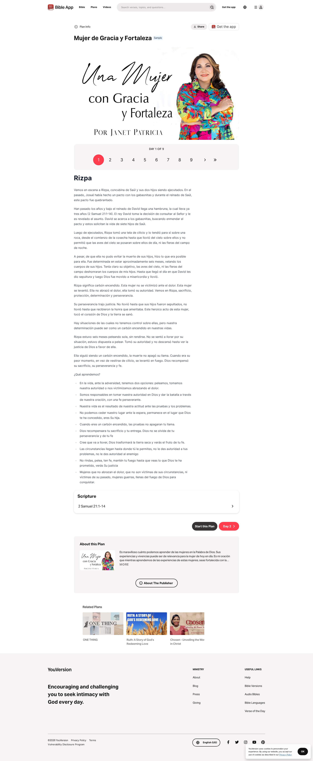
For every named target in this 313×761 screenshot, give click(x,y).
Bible (82, 7)
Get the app (228, 7)
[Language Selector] (245, 7)
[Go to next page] (205, 160)
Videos (107, 7)
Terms (92, 740)
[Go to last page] (215, 160)
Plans (94, 7)
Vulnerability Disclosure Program (66, 744)
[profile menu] (258, 7)
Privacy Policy (78, 740)
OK (302, 751)
